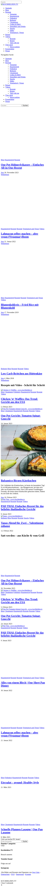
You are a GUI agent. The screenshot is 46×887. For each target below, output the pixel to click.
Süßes (12, 30)
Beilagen (13, 20)
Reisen (7, 35)
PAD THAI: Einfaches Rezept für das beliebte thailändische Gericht (22, 508)
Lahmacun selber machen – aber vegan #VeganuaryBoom (19, 235)
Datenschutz (5, 874)
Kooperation (9, 49)
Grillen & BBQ (15, 24)
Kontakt (28, 874)
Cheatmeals (14, 22)
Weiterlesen (5, 175)
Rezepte (8, 12)
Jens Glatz (35, 872)
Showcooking (15, 47)
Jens (2, 173)
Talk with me (14, 43)
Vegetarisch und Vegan (31, 229)
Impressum (20, 874)
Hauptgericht (14, 16)
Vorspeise (13, 14)
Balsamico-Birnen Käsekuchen (18, 480)
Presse (7, 51)
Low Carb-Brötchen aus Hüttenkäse (21, 373)
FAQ (13, 874)
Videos (7, 37)
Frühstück (13, 18)
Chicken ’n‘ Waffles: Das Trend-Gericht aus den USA (19, 400)
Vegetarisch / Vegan (17, 33)
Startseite (8, 8)
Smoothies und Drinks (18, 26)
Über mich (9, 45)
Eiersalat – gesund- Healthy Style (20, 782)
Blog (7, 10)
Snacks (12, 28)
